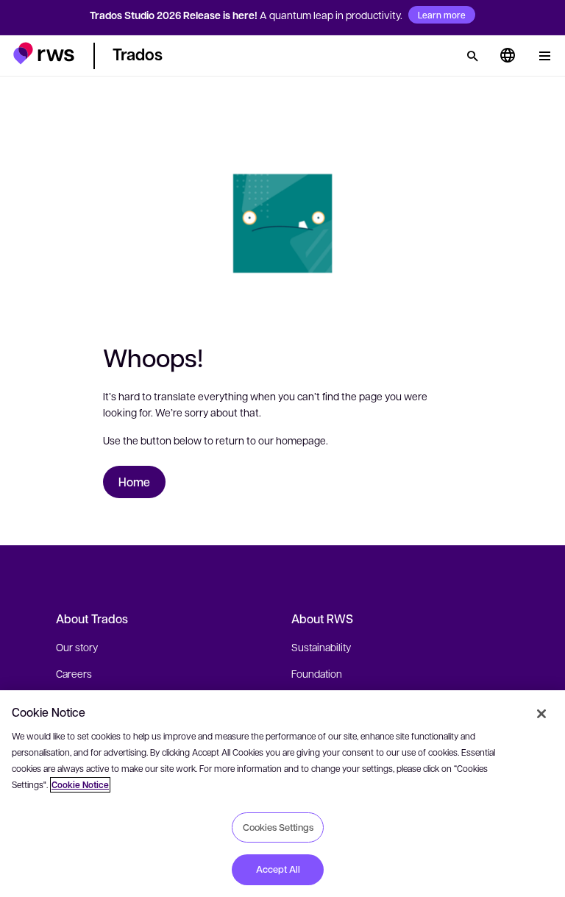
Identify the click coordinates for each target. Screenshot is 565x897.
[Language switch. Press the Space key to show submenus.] (507, 56)
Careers (74, 673)
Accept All (278, 869)
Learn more (442, 15)
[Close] (541, 714)
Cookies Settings (278, 827)
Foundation (316, 673)
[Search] (472, 56)
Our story (77, 646)
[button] (44, 53)
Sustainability (321, 646)
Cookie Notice (80, 785)
